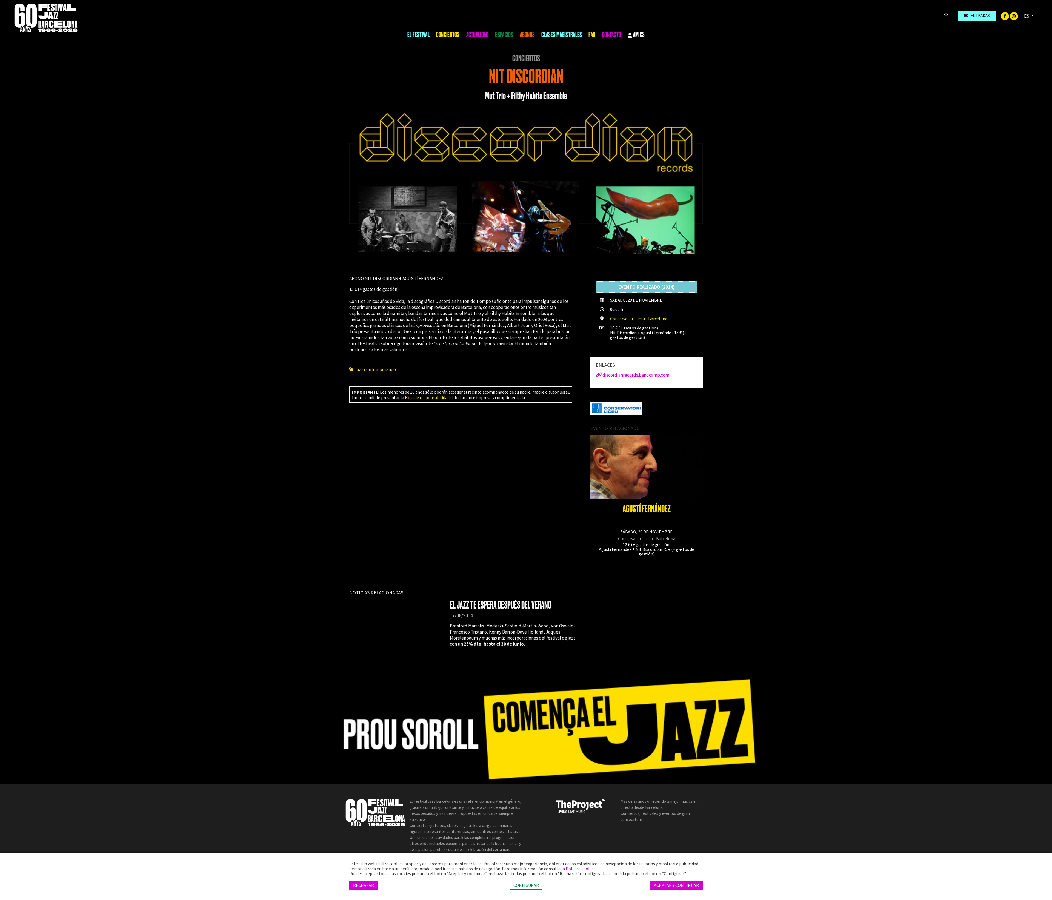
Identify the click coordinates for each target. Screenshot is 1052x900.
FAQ (591, 35)
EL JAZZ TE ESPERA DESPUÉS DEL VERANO (500, 605)
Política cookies (581, 868)
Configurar (526, 885)
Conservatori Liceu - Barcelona (638, 318)
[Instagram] (1014, 16)
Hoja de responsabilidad (427, 397)
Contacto (611, 35)
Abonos (527, 35)
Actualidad (477, 35)
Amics (638, 35)
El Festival (418, 35)
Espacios (504, 35)
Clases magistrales (561, 35)
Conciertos (448, 35)
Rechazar (363, 885)
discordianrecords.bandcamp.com (635, 375)
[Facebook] (1005, 16)
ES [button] (1027, 16)
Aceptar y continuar (676, 885)
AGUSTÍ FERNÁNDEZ (647, 508)
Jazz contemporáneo (374, 369)
